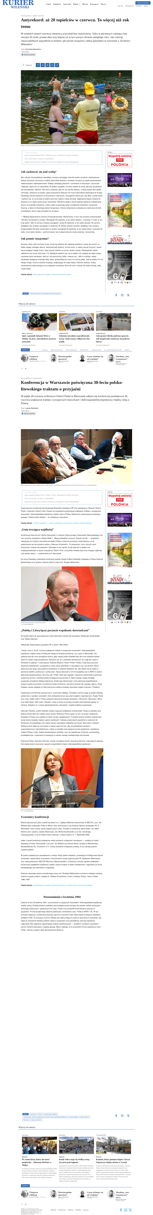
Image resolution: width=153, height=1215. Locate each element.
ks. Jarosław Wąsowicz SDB (113, 350)
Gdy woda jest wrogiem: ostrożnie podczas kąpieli (52, 274)
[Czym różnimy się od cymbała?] (82, 357)
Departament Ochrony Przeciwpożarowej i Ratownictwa (45, 293)
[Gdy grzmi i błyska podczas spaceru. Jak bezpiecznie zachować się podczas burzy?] (113, 322)
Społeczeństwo (38, 16)
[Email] (52, 65)
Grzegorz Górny (96, 350)
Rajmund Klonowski (63, 361)
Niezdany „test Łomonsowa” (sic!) (122, 359)
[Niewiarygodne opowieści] (53, 357)
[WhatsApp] (47, 65)
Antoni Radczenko (71, 350)
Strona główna (26, 16)
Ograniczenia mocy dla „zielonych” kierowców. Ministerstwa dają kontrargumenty (52, 162)
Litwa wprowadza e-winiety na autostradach (39, 159)
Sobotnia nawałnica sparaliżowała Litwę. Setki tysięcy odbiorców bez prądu (74, 339)
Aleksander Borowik (57, 350)
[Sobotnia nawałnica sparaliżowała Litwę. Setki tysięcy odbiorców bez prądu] (76, 322)
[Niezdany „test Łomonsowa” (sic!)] (111, 357)
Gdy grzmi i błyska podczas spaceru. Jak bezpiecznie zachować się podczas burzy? (113, 339)
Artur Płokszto (84, 350)
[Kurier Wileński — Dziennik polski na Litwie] (18, 4)
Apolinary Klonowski (92, 361)
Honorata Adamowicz (33, 49)
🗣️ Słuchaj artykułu (28, 54)
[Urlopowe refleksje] (24, 357)
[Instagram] (122, 295)
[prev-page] (22, 368)
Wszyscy (45, 350)
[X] (43, 65)
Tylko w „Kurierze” (27, 333)
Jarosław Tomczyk (34, 361)
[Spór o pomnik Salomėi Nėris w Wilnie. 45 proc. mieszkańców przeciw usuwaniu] (39, 322)
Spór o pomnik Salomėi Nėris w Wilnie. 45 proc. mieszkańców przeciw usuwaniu (51, 155)
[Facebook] (38, 65)
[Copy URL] (57, 65)
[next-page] (25, 368)
